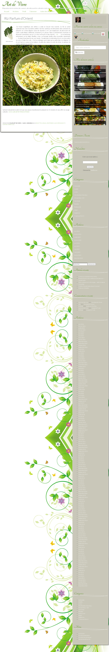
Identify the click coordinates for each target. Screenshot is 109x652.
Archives (16, 11)
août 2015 (81, 476)
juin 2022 (81, 353)
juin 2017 (81, 434)
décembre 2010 (83, 584)
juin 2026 (77, 231)
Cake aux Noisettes (84, 288)
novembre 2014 (83, 493)
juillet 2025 (77, 237)
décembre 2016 (83, 445)
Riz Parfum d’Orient (18, 18)
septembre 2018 (83, 411)
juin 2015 (81, 480)
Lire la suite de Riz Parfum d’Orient (19, 112)
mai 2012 (81, 551)
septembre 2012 (83, 543)
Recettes (39, 123)
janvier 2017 (82, 443)
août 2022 (81, 349)
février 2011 (82, 580)
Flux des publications (84, 635)
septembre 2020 (83, 386)
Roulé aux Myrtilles (91, 306)
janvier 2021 (82, 378)
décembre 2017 (83, 424)
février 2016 (82, 464)
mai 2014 (81, 505)
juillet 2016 (82, 455)
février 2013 (82, 534)
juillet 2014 (82, 501)
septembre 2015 (83, 474)
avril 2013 (81, 530)
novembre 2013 (83, 516)
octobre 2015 (82, 472)
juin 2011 (81, 572)
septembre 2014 (83, 497)
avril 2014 (81, 507)
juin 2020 (81, 391)
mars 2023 (77, 252)
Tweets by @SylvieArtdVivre (81, 142)
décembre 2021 (83, 362)
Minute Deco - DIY (79, 198)
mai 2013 (81, 528)
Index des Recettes (47, 11)
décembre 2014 (83, 491)
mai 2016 (81, 459)
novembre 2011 (83, 563)
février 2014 (82, 511)
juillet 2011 (82, 570)
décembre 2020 (83, 380)
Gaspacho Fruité (95, 308)
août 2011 (81, 568)
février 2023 (77, 255)
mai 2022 (81, 355)
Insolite (76, 189)
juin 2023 (77, 246)
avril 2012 (81, 553)
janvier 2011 (82, 582)
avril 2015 (81, 484)
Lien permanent (60, 123)
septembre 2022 (83, 347)
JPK (80, 304)
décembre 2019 (83, 399)
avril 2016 (81, 461)
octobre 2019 (82, 401)
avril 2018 (81, 418)
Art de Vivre (54, 648)
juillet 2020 (82, 389)
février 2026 (77, 234)
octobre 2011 (82, 564)
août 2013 (81, 522)
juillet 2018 (82, 414)
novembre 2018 (83, 407)
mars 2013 (82, 532)
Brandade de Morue (96, 302)
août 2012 (81, 545)
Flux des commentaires (85, 637)
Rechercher (80, 52)
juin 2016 (81, 457)
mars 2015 (82, 486)
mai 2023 (77, 249)
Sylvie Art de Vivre (83, 302)
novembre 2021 (83, 364)
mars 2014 (82, 509)
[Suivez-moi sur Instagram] (76, 37)
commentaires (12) (8, 124)
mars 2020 (82, 397)
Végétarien (50, 123)
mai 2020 (81, 393)
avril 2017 (81, 437)
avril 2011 (81, 576)
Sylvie (83, 18)
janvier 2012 (82, 559)
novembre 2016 (83, 447)
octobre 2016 (82, 449)
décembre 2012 (83, 538)
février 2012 (82, 557)
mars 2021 (82, 374)
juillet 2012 (82, 547)
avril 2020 (81, 395)
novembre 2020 (83, 382)
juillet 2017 (82, 432)
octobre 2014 (82, 495)
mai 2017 (81, 436)
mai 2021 (81, 370)
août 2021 (81, 368)
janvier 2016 (82, 466)
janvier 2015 (82, 489)
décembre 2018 (83, 405)
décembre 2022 (78, 258)
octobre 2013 (82, 518)
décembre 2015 (83, 468)
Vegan (44, 123)
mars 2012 (82, 555)
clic (57, 34)
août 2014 (81, 499)
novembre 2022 (83, 343)
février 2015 (82, 487)
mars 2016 (82, 462)
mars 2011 (82, 578)
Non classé (77, 201)
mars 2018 (82, 420)
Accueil (6, 11)
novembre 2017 (83, 426)
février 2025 (77, 240)
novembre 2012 (83, 539)
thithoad (81, 306)
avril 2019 (81, 403)
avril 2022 (81, 357)
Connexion (82, 633)
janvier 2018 (82, 422)
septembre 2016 (83, 451)
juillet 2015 (82, 478)
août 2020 (81, 387)
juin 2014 (81, 503)
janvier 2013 (82, 536)
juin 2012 (81, 549)
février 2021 (82, 376)
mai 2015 (81, 482)
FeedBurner (94, 170)
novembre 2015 (83, 470)
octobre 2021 (82, 366)
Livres (76, 192)
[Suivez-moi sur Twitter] (96, 33)
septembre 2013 (83, 520)
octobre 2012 (82, 541)
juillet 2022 (82, 351)
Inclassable (77, 186)
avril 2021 (81, 372)
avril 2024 (77, 243)
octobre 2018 (82, 409)
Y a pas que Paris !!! (79, 216)
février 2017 (82, 441)
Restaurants (77, 207)
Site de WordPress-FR (84, 639)
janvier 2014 (82, 512)
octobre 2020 (82, 384)
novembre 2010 (83, 586)
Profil (24, 11)
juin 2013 (81, 526)
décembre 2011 (83, 561)
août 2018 (81, 412)
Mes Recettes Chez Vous (80, 195)
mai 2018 (81, 416)
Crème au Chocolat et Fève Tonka (88, 276)
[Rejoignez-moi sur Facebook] (87, 33)
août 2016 (81, 453)
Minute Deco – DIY (84, 608)
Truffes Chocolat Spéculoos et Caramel (89, 286)
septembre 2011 (83, 566)
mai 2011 (81, 574)
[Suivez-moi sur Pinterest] (103, 34)
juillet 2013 (82, 524)
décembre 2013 (83, 514)
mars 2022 (82, 359)
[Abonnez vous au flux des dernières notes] (77, 33)
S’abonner (33, 11)
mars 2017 (82, 439)
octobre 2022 (82, 345)
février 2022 (82, 361)
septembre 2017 (83, 430)
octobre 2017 (82, 428)
